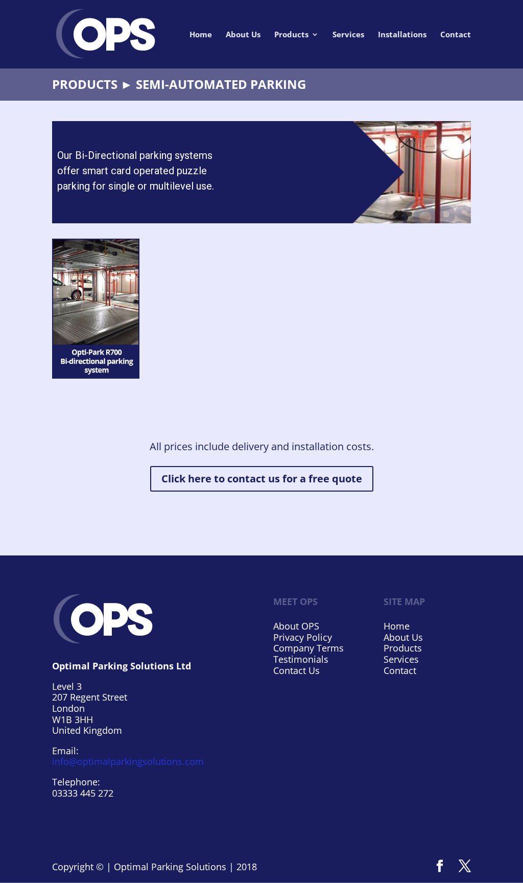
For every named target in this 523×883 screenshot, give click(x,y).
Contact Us (296, 670)
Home (200, 35)
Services (348, 35)
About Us (243, 35)
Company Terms (308, 648)
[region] (261, 172)
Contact (455, 35)
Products (291, 35)
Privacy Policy (302, 637)
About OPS (296, 626)
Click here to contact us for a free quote (261, 478)
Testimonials (300, 659)
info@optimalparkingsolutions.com (128, 761)
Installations (402, 35)
